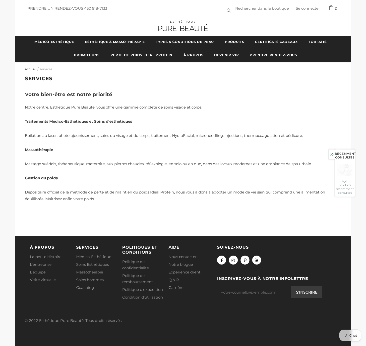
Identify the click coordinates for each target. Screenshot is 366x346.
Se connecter (308, 8)
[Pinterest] (245, 260)
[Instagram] (233, 260)
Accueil (31, 69)
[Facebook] (221, 260)
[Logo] (183, 25)
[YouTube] (256, 260)
